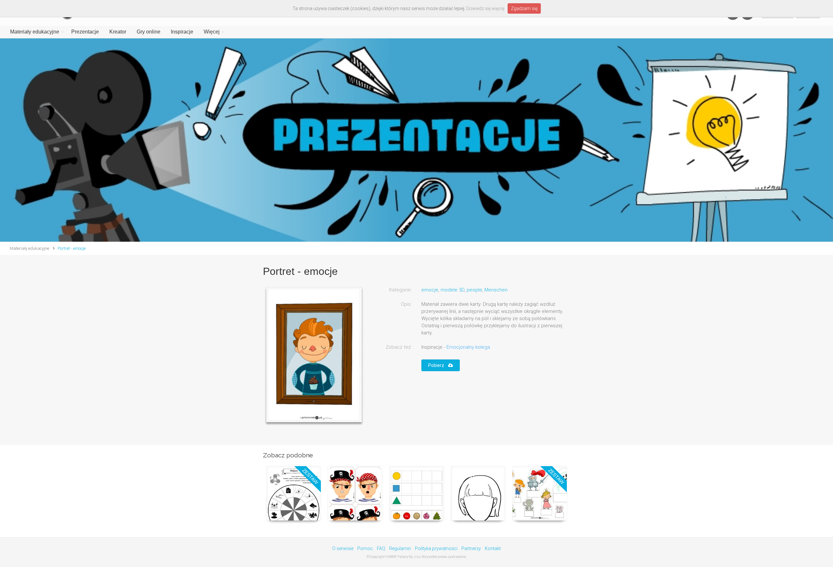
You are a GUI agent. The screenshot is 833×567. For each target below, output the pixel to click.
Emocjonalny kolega (468, 347)
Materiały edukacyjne (34, 31)
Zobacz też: (399, 347)
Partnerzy (471, 548)
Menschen (496, 290)
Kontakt (493, 548)
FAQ (381, 548)
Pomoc (365, 548)
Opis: (406, 304)
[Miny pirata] (355, 493)
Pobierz (438, 365)
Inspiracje (182, 31)
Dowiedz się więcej (485, 8)
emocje (429, 290)
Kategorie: (400, 290)
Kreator (117, 31)
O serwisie (342, 548)
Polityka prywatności (436, 548)
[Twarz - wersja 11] (478, 493)
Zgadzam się (524, 8)
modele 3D (452, 290)
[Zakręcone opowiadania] (293, 493)
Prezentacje (85, 31)
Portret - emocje (72, 248)
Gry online (148, 31)
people (474, 290)
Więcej (212, 31)
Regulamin (400, 548)
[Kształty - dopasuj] (416, 493)
